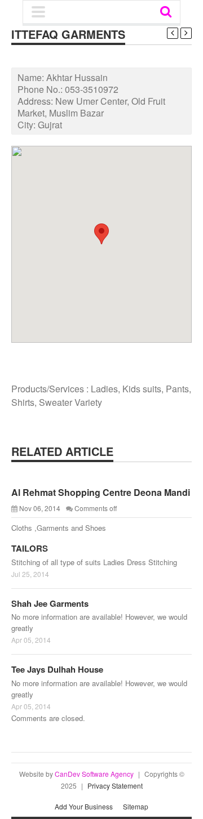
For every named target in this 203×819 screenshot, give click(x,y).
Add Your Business (84, 806)
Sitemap (135, 806)
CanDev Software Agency (94, 773)
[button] (101, 234)
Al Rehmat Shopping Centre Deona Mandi (100, 492)
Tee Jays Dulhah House (57, 669)
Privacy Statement (115, 785)
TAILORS (29, 548)
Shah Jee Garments (50, 603)
